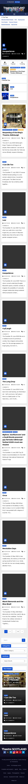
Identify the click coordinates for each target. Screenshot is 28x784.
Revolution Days (9, 548)
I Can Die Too (6, 80)
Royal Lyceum (21, 19)
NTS (16, 19)
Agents (16, 769)
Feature (23, 67)
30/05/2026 (7, 498)
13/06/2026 (7, 384)
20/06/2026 (7, 53)
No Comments (10, 685)
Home (8, 765)
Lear (11, 89)
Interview (13, 69)
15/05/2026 (7, 607)
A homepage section (16, 765)
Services (6, 776)
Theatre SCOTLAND (14, 7)
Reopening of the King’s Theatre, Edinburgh (17, 72)
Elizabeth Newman (5, 24)
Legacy (9, 773)
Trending (22, 64)
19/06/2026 (7, 331)
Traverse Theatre (13, 22)
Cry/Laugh (6, 328)
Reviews (23, 773)
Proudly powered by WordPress (10, 759)
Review (4, 49)
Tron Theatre (4, 22)
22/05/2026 (7, 551)
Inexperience (8, 51)
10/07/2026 (7, 223)
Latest (5, 64)
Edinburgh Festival (15, 67)
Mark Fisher (17, 53)
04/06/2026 (7, 447)
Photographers (15, 773)
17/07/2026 (7, 167)
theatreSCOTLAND (13, 776)
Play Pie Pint (14, 24)
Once (4, 495)
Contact (25, 769)
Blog (20, 769)
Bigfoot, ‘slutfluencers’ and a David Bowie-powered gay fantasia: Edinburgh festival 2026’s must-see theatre (13, 440)
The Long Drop (8, 382)
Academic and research (7, 769)
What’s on (21, 776)
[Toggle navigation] (14, 14)
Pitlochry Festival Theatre (7, 19)
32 (18, 631)
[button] (25, 14)
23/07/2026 (7, 138)
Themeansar (15, 761)
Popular (13, 64)
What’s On (14, 780)
